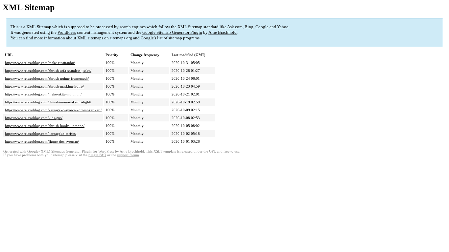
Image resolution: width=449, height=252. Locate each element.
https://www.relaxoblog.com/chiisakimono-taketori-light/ (48, 102)
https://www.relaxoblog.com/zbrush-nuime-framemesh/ (47, 78)
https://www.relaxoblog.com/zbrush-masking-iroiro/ (44, 86)
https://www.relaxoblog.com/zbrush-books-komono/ (44, 126)
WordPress (67, 32)
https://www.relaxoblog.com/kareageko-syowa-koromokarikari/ (53, 110)
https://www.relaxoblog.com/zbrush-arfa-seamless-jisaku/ (48, 71)
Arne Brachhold (222, 32)
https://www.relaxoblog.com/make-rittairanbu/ (40, 63)
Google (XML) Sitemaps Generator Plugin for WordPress (70, 151)
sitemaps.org (121, 37)
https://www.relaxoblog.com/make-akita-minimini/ (43, 94)
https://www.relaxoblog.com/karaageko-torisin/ (40, 134)
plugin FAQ (97, 155)
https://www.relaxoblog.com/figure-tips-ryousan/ (42, 141)
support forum (128, 155)
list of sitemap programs (178, 37)
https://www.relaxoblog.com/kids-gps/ (33, 118)
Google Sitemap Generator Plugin (172, 32)
